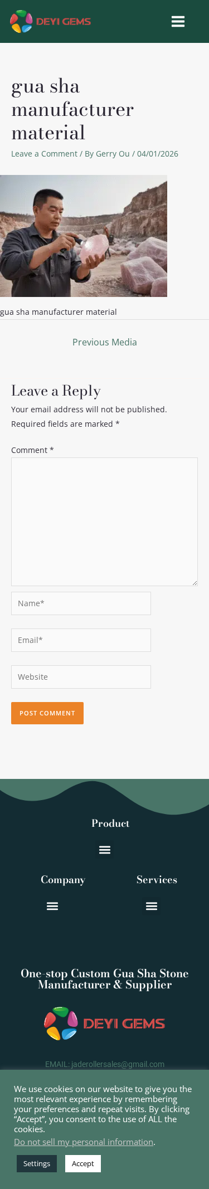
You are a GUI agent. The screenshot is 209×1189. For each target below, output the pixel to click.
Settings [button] (36, 1163)
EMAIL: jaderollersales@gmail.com (104, 1064)
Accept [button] (83, 1163)
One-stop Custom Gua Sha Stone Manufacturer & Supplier (105, 978)
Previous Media (104, 342)
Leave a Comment (44, 153)
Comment (32, 450)
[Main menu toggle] (177, 21)
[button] (104, 849)
